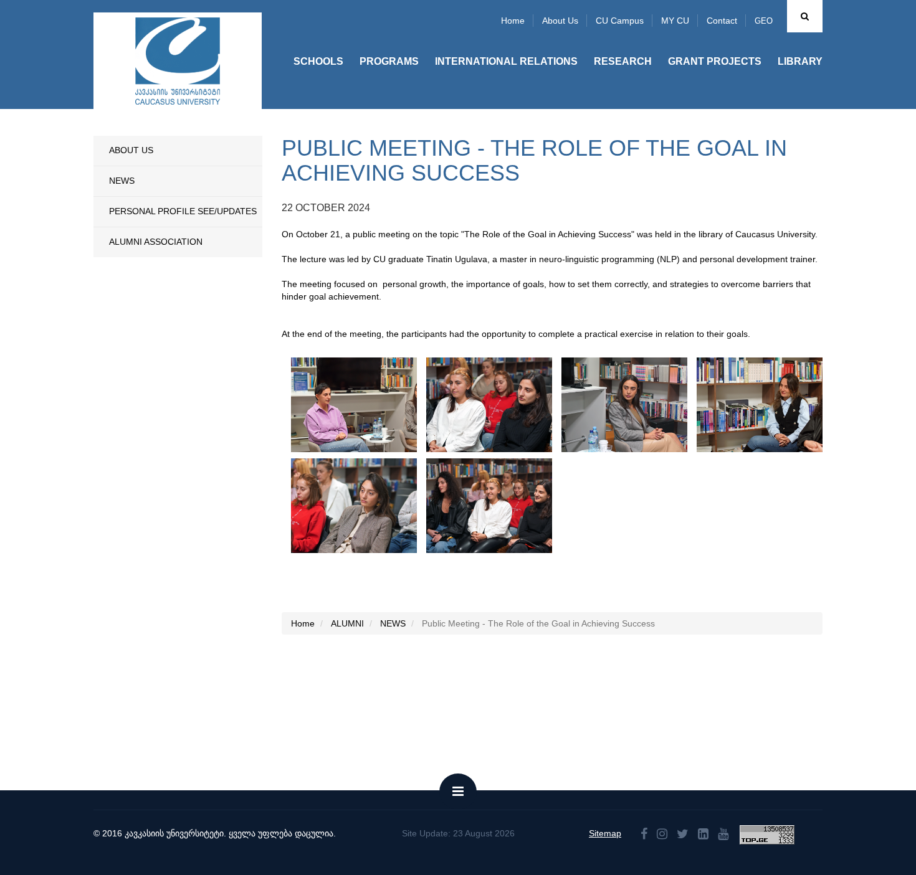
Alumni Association (156, 242)
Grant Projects (714, 61)
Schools (318, 61)
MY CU (675, 21)
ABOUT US (131, 150)
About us (560, 21)
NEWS (122, 181)
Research (623, 61)
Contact (722, 21)
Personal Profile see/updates (183, 211)
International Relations (506, 61)
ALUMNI (347, 623)
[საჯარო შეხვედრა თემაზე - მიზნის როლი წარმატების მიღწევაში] (375, 404)
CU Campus (620, 21)
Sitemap (605, 833)
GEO (764, 21)
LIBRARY (800, 61)
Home (513, 21)
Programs (389, 61)
